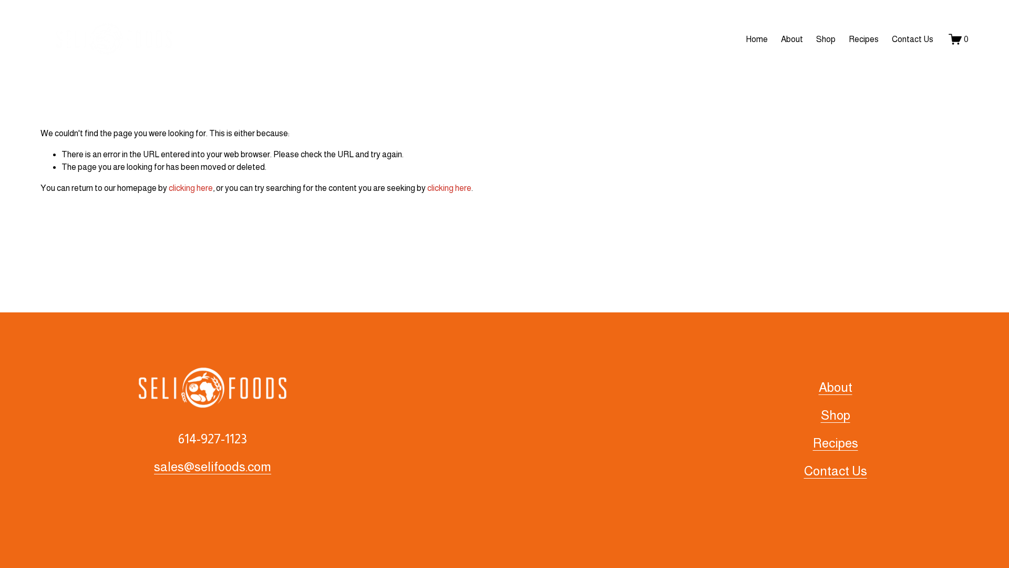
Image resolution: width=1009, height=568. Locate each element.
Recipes (864, 39)
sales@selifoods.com (212, 467)
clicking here (191, 188)
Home (757, 39)
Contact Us (912, 39)
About (792, 39)
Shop (826, 39)
